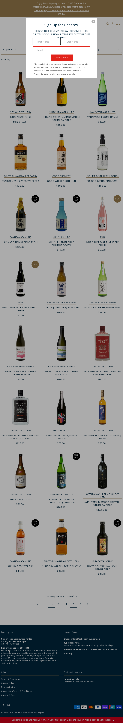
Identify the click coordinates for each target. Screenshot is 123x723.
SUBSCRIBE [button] (62, 57)
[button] (93, 21)
